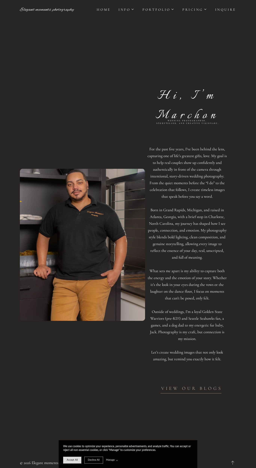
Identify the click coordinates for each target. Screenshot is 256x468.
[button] (126, 9)
